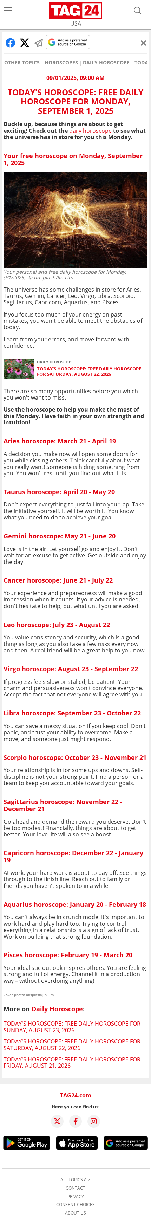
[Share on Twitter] (25, 43)
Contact (75, 1188)
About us (75, 1213)
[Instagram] (93, 1121)
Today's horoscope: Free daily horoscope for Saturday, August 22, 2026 (89, 371)
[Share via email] (39, 43)
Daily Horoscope (106, 63)
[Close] (143, 43)
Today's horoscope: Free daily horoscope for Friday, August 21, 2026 (72, 1062)
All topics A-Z (75, 1179)
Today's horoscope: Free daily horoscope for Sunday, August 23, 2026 (72, 1027)
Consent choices (75, 1204)
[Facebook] (75, 1121)
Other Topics (22, 63)
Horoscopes (61, 63)
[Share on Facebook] (11, 43)
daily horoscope (90, 131)
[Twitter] (57, 1121)
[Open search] (137, 10)
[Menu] (8, 10)
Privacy (75, 1196)
